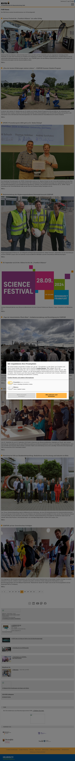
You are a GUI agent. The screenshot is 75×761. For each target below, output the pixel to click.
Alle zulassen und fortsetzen (51, 395)
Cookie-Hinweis (41, 368)
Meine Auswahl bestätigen (21, 395)
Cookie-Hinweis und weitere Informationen (21, 377)
